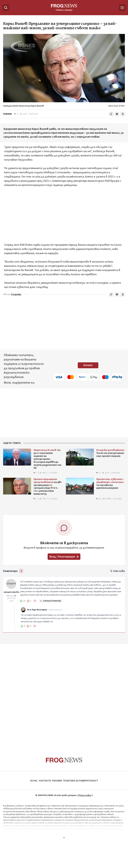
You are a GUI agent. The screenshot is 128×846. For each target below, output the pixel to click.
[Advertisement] (64, 217)
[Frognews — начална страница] (64, 760)
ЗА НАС (34, 780)
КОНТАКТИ (45, 780)
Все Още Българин (37, 609)
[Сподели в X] (123, 114)
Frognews (16, 294)
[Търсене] (5, 7)
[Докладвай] (35, 601)
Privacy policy (85, 795)
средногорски (11, 592)
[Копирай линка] (111, 114)
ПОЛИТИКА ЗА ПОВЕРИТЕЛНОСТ (80, 780)
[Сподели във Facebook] (117, 114)
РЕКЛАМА (57, 780)
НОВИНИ (7, 114)
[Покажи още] (64, 837)
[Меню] (122, 7)
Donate (88, 365)
